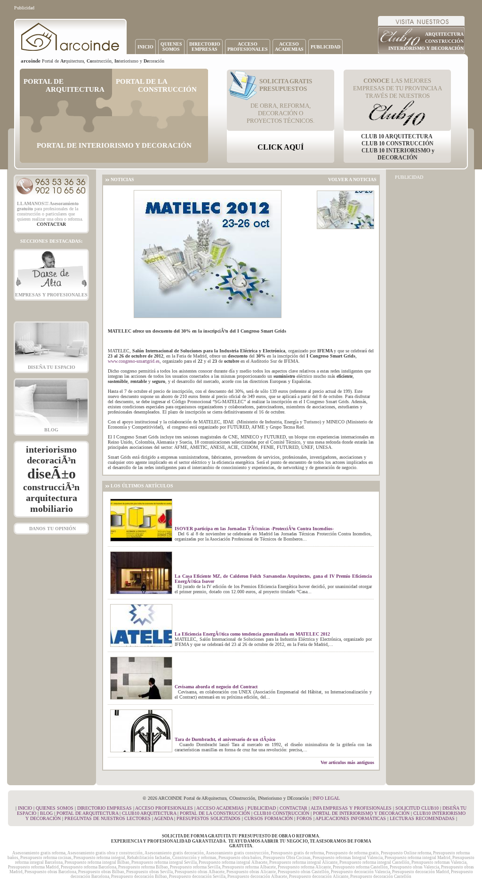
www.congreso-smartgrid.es (134, 361)
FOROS (304, 818)
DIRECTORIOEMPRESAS (204, 46)
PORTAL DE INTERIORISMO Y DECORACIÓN (361, 813)
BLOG (51, 429)
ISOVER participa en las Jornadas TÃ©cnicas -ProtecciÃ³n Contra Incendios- (254, 528)
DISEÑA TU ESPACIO (51, 367)
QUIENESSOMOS (171, 46)
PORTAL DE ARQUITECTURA (87, 813)
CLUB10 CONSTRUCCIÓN (281, 813)
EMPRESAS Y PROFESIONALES (51, 294)
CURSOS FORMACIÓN (268, 818)
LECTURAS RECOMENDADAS (422, 818)
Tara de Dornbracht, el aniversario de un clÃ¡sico (225, 739)
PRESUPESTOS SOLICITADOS (209, 818)
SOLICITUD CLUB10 (417, 808)
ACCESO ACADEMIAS (220, 808)
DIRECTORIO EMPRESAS (104, 808)
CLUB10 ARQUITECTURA (149, 813)
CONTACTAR (293, 808)
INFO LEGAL (326, 798)
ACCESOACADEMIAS (289, 46)
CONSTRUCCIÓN (444, 41)
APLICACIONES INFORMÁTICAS (350, 818)
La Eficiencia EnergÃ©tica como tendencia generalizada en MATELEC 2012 (252, 634)
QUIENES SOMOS (54, 808)
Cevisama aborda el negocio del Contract (216, 686)
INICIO (145, 46)
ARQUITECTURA (444, 34)
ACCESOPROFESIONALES (247, 46)
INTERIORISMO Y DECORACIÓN (426, 48)
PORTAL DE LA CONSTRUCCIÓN (215, 813)
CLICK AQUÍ (280, 147)
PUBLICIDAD (325, 46)
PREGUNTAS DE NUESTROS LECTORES (107, 818)
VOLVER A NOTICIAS (352, 179)
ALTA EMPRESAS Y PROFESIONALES (351, 808)
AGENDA (163, 818)
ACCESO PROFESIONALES (164, 808)
